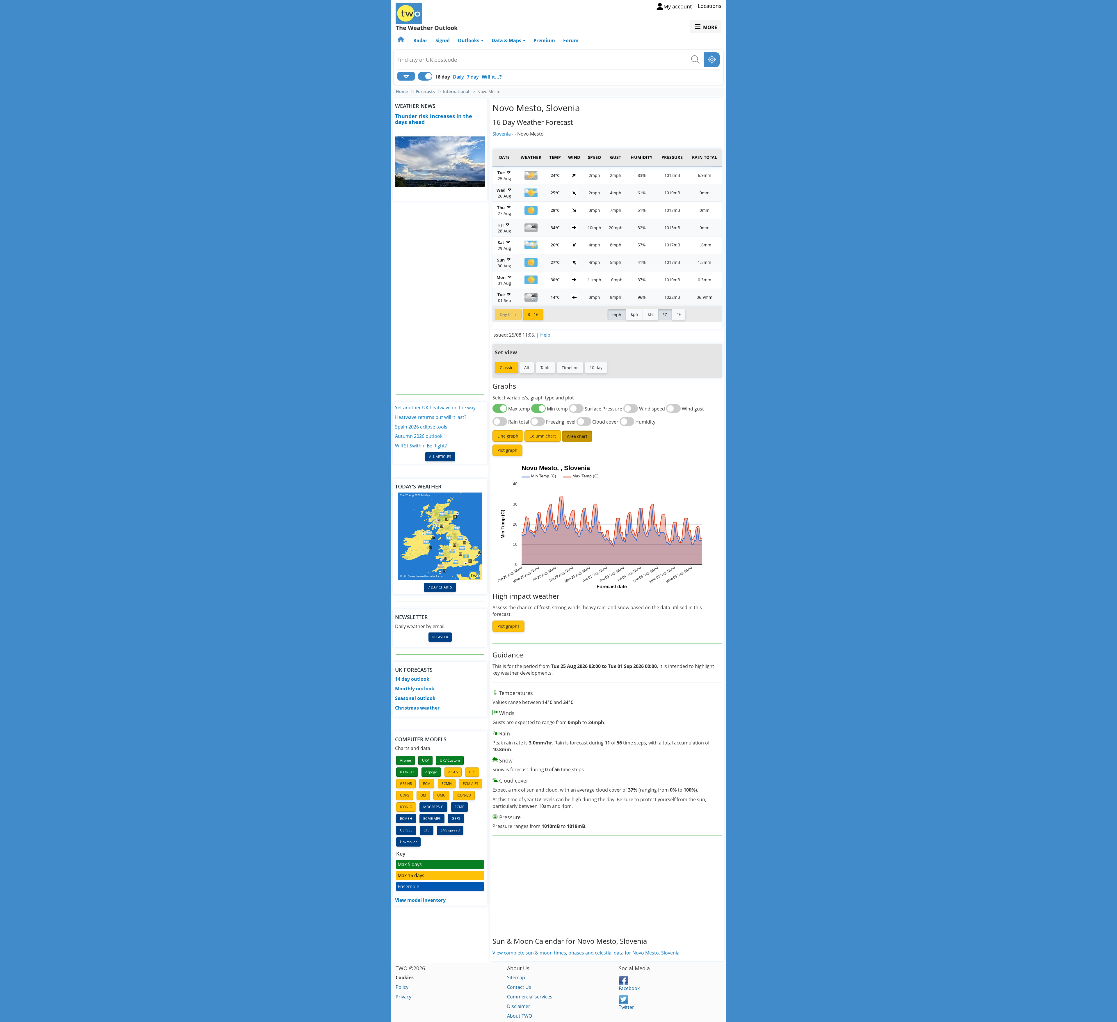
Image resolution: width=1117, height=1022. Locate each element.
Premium (544, 40)
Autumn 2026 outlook (418, 436)
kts (650, 314)
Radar (420, 40)
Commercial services (529, 996)
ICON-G (406, 806)
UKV (425, 760)
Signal (442, 40)
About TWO (519, 1016)
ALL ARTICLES (440, 456)
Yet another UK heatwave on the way (435, 407)
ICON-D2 (407, 771)
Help (545, 335)
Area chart (577, 436)
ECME (459, 806)
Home (402, 92)
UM (423, 795)
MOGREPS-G (433, 806)
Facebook (629, 988)
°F (679, 314)
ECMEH (406, 818)
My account (678, 6)
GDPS (404, 795)
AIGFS (453, 771)
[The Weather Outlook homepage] (401, 40)
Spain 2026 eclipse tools (421, 427)
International (456, 92)
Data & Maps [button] (507, 40)
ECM (427, 783)
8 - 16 (533, 314)
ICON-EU (464, 795)
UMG (441, 795)
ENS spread (450, 830)
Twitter (626, 1007)
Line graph (507, 436)
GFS (472, 771)
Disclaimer (518, 1006)
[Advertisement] (440, 301)
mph (616, 314)
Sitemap (516, 977)
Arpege (431, 771)
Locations (709, 5)
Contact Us (519, 987)
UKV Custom (450, 760)
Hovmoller (408, 841)
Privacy (403, 996)
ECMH (447, 783)
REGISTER (440, 636)
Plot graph (507, 450)
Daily (458, 77)
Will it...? (492, 77)
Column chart (542, 436)
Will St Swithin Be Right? (421, 445)
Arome (405, 760)
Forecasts (425, 92)
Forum (571, 40)
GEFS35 (406, 830)
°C (665, 314)
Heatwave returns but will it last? (430, 417)
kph (634, 314)
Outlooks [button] (469, 40)
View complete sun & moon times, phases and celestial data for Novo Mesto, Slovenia (586, 953)
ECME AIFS (432, 818)
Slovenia (501, 134)
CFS (427, 830)
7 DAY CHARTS (440, 587)
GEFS (456, 818)
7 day (473, 77)
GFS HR (406, 783)
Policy (402, 987)
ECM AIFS (470, 783)
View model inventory (420, 900)
